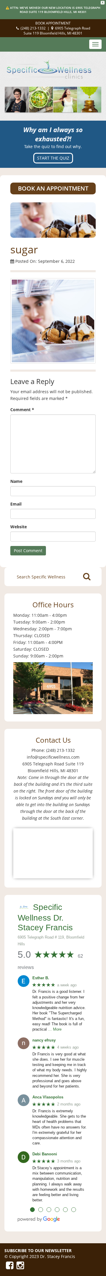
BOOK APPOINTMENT (53, 23)
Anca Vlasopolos (47, 1097)
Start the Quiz (53, 158)
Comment (22, 409)
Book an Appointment (53, 188)
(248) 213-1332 (33, 28)
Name (16, 481)
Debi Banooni (44, 1154)
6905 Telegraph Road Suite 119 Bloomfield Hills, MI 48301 (57, 31)
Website (18, 526)
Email (15, 504)
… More (55, 1029)
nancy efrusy (44, 1040)
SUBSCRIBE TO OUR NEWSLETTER (38, 1250)
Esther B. (40, 978)
